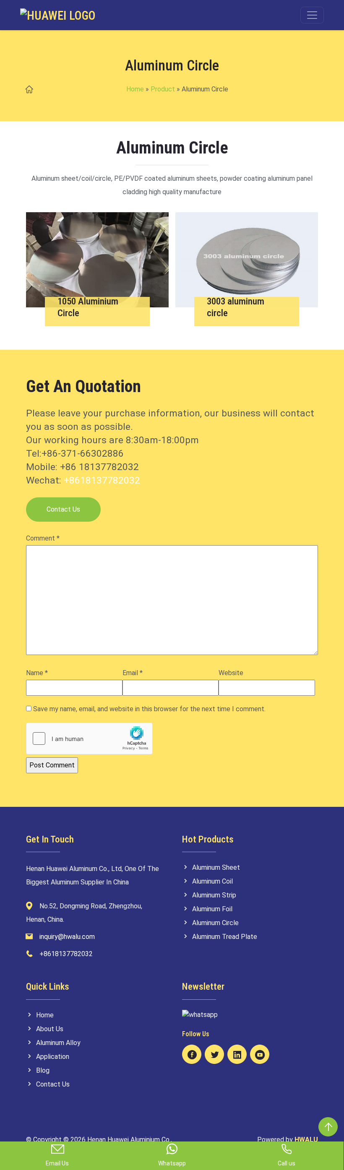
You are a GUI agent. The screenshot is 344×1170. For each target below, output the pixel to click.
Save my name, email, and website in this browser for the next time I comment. (149, 709)
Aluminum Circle (215, 923)
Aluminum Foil (212, 909)
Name (37, 673)
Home (135, 89)
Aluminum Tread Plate (224, 937)
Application (52, 1057)
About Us (49, 1029)
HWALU (306, 1140)
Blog (43, 1070)
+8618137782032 (102, 480)
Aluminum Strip (214, 895)
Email (132, 673)
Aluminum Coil (212, 881)
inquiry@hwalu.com (67, 937)
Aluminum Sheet (216, 867)
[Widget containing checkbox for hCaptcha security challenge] (89, 738)
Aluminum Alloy (58, 1043)
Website (231, 673)
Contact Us (63, 509)
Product (163, 89)
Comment (43, 538)
